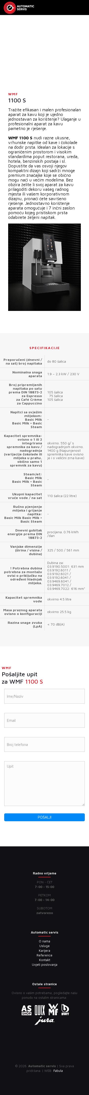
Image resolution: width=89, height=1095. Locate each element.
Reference (44, 955)
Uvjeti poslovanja (44, 964)
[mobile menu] (82, 7)
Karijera (44, 950)
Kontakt (44, 960)
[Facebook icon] (39, 1078)
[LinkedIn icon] (44, 1078)
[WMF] (19, 7)
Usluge (44, 946)
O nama (44, 941)
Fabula (58, 1071)
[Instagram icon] (50, 1078)
